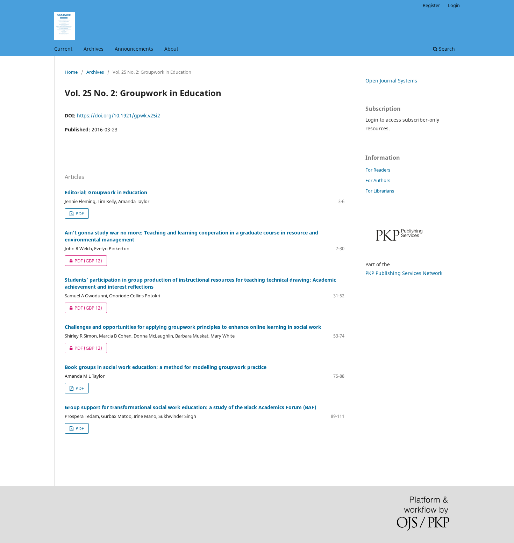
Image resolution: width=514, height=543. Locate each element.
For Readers (377, 170)
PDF (79, 213)
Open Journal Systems (391, 80)
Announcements (134, 48)
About (171, 48)
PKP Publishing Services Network (403, 273)
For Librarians (379, 191)
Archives (93, 48)
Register (431, 5)
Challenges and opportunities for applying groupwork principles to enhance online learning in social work (193, 327)
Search (446, 48)
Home (71, 72)
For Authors (377, 180)
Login (454, 5)
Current (63, 48)
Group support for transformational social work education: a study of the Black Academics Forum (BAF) (190, 407)
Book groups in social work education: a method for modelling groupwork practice (165, 367)
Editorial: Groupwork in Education (106, 192)
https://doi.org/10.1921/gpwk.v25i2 (118, 115)
